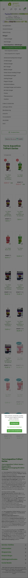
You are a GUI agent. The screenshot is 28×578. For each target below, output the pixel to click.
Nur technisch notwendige (14, 427)
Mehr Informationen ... (14, 420)
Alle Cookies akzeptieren (14, 430)
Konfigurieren (14, 423)
